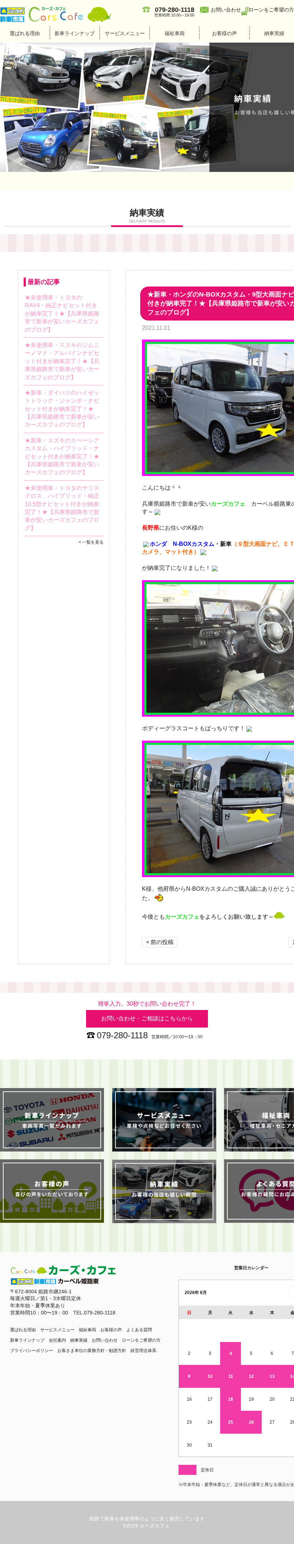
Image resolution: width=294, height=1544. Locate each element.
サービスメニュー (125, 33)
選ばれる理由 (25, 33)
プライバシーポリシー (31, 1350)
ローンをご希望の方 (271, 10)
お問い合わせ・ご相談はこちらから (147, 1018)
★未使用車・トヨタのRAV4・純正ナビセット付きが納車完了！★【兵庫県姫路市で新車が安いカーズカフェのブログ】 (62, 313)
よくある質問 (139, 1329)
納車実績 (78, 1340)
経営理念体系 (143, 1350)
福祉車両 (175, 33)
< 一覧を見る (91, 542)
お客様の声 (224, 33)
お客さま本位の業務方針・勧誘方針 (91, 1350)
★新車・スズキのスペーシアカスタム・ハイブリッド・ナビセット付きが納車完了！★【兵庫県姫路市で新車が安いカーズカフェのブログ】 (62, 456)
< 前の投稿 (160, 942)
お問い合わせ (226, 10)
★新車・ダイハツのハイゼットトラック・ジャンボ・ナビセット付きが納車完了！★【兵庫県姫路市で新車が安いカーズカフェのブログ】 (62, 409)
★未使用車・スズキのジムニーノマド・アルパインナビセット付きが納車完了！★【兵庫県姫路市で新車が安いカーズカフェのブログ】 (62, 361)
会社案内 (57, 1340)
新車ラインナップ (74, 33)
